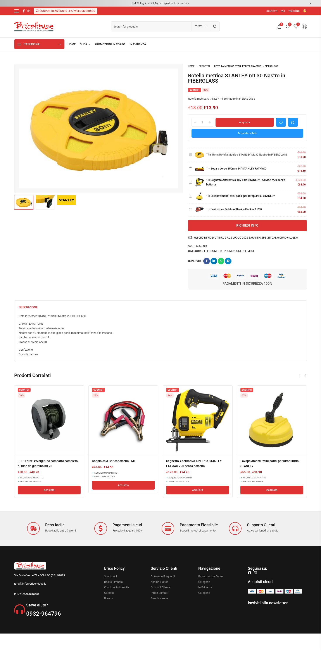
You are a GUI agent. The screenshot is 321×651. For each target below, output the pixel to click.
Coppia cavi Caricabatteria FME (114, 461)
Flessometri (213, 251)
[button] (305, 375)
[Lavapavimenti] (271, 420)
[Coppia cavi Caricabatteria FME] (123, 420)
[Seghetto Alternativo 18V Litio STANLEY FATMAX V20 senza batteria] (197, 420)
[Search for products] (215, 26)
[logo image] (34, 26)
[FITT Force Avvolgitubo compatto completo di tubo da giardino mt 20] (49, 420)
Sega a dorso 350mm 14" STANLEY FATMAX (238, 168)
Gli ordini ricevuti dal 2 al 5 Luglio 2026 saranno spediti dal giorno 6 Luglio (246, 237)
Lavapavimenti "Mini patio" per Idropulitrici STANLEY (243, 195)
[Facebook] (249, 573)
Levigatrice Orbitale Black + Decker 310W (236, 209)
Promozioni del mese (239, 251)
